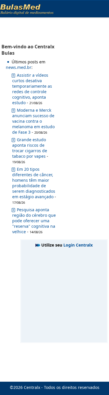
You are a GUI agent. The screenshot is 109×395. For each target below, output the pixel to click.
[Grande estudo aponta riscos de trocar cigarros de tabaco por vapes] (13, 141)
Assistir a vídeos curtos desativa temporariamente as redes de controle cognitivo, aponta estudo (32, 88)
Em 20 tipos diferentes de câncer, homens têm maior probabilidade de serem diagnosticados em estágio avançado (33, 182)
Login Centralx (78, 245)
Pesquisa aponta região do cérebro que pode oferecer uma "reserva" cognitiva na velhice (34, 220)
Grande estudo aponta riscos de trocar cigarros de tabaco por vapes (29, 148)
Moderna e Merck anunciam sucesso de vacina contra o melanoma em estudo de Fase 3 (33, 121)
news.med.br (18, 67)
